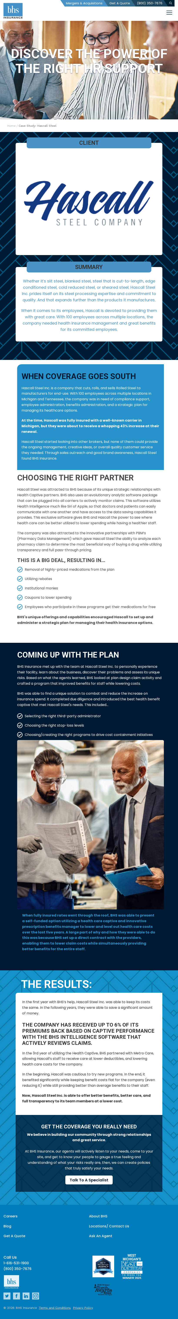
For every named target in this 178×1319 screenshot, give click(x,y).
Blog (7, 1226)
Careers (10, 1216)
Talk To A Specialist (89, 1180)
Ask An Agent (100, 1235)
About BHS (98, 1216)
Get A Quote (119, 3)
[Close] (169, 13)
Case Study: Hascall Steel (37, 125)
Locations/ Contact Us (109, 1226)
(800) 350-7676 (149, 3)
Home (11, 125)
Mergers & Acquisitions (84, 3)
